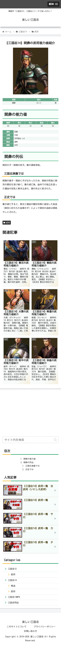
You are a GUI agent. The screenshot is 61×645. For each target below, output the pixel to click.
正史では (29, 469)
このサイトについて (16, 627)
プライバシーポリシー (45, 627)
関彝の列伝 (28, 462)
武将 (7, 222)
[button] (55, 439)
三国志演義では (32, 466)
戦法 (13, 586)
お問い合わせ (30, 631)
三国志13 (12, 569)
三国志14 (12, 580)
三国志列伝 (13, 603)
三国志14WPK (14, 597)
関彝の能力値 (29, 459)
